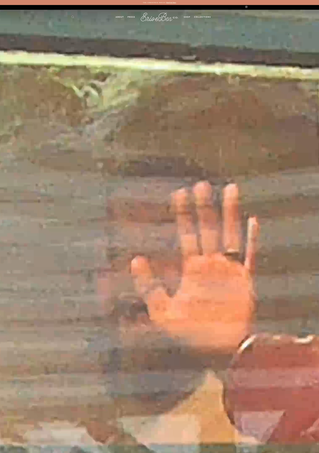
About (120, 17)
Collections (202, 17)
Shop (187, 17)
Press (131, 17)
